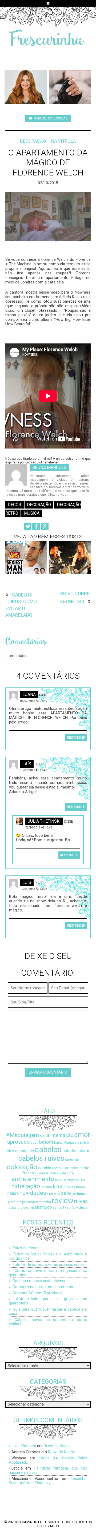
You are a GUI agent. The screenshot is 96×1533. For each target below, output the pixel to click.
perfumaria (80, 1194)
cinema (71, 1159)
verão (71, 1208)
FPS (82, 1180)
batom (46, 1142)
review (62, 1200)
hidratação (25, 1186)
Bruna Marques (49, 467)
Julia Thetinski (44, 821)
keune (59, 1186)
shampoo (43, 1207)
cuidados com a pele (50, 1173)
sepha (28, 1207)
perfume (14, 1202)
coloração (22, 1167)
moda (80, 1187)
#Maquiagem (22, 1135)
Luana (29, 694)
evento (60, 1180)
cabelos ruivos (41, 1158)
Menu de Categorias (50, 118)
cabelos (48, 1149)
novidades (32, 1193)
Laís (26, 764)
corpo (56, 1168)
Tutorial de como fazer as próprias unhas (49, 1264)
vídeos (81, 1207)
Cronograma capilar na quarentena (43, 1287)
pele (66, 1193)
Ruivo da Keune (26, 1248)
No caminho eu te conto (37, 1522)
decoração (39, 504)
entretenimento (32, 1179)
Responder (76, 737)
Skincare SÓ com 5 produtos (38, 1293)
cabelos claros (76, 1150)
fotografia (73, 1180)
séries (57, 1208)
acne (43, 1136)
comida (44, 1168)
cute (70, 1173)
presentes (30, 1202)
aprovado (18, 1142)
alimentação (60, 1135)
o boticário (53, 1194)
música (31, 513)
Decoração (33, 141)
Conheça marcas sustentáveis (39, 1281)
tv (64, 1207)
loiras (71, 1187)
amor (82, 1135)
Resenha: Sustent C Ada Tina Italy (48, 1480)
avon (34, 1142)
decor (14, 504)
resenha (45, 1202)
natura (13, 1193)
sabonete (15, 1208)
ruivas (81, 1201)
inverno (46, 1187)
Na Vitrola (63, 141)
